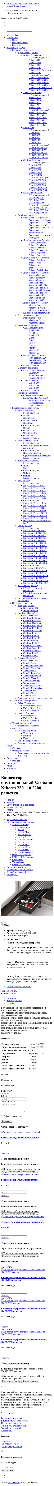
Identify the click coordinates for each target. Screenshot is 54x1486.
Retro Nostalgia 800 (37, 363)
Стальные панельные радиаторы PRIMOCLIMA (35, 396)
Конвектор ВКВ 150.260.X (35, 580)
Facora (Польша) (31, 365)
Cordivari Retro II (31, 635)
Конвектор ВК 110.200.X (35, 543)
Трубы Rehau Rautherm (28, 726)
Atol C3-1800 (35, 142)
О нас (15, 40)
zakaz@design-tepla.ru (17, 6)
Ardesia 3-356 (35, 167)
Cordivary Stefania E (32, 645)
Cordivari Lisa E (30, 653)
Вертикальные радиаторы (35, 217)
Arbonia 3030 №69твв (39, 80)
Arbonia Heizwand (37, 248)
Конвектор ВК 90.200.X (34, 530)
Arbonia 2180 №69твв (39, 85)
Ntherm (26, 415)
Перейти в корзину (30, 1172)
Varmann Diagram (37, 275)
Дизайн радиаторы (26, 215)
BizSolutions (14, 1482)
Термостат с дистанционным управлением (22, 1222)
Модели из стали (37, 308)
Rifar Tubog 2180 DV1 (39, 212)
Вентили (27, 736)
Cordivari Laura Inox (32, 630)
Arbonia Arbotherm (37, 243)
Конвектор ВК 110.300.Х (35, 548)
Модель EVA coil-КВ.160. (35, 518)
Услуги (10, 746)
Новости (11, 763)
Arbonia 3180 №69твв (39, 90)
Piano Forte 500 (36, 375)
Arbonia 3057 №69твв (39, 82)
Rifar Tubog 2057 (36, 197)
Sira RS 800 (34, 388)
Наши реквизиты (20, 42)
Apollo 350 (34, 330)
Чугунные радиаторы (28, 325)
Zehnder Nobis (29, 670)
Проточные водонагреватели (31, 743)
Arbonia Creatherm (37, 245)
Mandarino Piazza (37, 323)
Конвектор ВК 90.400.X (34, 540)
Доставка (16, 748)
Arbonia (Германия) (32, 55)
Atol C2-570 (34, 132)
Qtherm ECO (29, 430)
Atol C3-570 (34, 137)
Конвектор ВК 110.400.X (35, 553)
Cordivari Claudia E (32, 650)
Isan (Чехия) (28, 127)
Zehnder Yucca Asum (32, 685)
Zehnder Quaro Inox (32, 675)
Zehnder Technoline (37, 125)
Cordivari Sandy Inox (32, 625)
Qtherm (26, 428)
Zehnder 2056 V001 (38, 112)
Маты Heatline (30, 715)
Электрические (30, 610)
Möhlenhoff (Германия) (28, 460)
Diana (31, 338)
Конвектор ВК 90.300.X (34, 535)
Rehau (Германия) (26, 703)
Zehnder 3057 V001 (38, 117)
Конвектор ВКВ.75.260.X (35, 568)
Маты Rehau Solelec (32, 705)
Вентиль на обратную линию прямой (19, 1180)
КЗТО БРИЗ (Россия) (28, 585)
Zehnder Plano (35, 268)
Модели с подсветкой (39, 310)
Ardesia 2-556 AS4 (37, 180)
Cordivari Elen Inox (32, 620)
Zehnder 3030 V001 (38, 115)
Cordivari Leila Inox (32, 628)
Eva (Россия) (24, 480)
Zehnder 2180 (35, 105)
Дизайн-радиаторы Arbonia (36, 240)
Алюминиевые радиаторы (30, 315)
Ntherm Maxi (29, 418)
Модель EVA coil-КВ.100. (35, 513)
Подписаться (7, 1470)
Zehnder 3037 (35, 100)
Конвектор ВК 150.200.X (35, 555)
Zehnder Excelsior (37, 260)
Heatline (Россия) (26, 713)
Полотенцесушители (22, 603)
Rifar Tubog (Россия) (32, 192)
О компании (12, 37)
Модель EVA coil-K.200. (34, 498)
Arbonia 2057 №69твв (39, 77)
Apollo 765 (34, 333)
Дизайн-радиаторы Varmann (36, 273)
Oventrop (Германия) (27, 731)
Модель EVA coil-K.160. (34, 495)
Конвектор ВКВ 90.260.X (35, 570)
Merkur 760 (34, 353)
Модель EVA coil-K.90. (34, 488)
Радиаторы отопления (22, 50)
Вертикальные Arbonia (39, 220)
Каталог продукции (16, 47)
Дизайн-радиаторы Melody (35, 303)
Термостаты (28, 733)
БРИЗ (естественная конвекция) (32, 589)
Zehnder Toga (29, 693)
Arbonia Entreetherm (38, 250)
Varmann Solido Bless (38, 288)
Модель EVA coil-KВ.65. (34, 503)
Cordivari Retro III (31, 638)
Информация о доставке (19, 986)
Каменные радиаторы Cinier (36, 313)
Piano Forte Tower (37, 378)
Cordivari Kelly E (31, 643)
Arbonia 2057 (35, 65)
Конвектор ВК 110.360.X (35, 550)
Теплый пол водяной (22, 723)
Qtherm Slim (28, 435)
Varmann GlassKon (37, 295)
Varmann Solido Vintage (39, 290)
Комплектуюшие (31, 710)
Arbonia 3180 (35, 72)
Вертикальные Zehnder (39, 222)
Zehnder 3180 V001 (38, 122)
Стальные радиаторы (28, 393)
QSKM (26, 475)
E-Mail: (5, 1096)
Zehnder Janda (29, 695)
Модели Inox (35, 305)
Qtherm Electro (30, 433)
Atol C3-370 (34, 135)
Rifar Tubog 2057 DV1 (39, 207)
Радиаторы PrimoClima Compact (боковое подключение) (39, 403)
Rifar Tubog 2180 (36, 202)
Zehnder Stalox (30, 663)
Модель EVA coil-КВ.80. (34, 508)
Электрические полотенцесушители (35, 698)
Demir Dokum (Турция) (34, 355)
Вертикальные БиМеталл (41, 227)
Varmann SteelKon (37, 298)
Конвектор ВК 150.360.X (35, 563)
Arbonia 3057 (35, 62)
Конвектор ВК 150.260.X (35, 558)
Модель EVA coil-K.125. (34, 493)
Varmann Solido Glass (38, 285)
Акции (10, 766)
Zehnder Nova (35, 265)
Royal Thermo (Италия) (34, 370)
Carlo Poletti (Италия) (28, 741)
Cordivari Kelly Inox (32, 618)
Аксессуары (18, 728)
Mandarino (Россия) (32, 318)
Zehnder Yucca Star (31, 668)
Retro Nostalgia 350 (37, 358)
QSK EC (27, 473)
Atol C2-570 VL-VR (38, 147)
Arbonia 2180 (35, 67)
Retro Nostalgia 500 (37, 360)
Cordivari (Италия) (31, 160)
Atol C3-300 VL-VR (38, 150)
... (7, 771)
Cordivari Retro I (30, 633)
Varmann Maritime (37, 280)
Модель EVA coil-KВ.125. (35, 515)
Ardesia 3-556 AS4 (37, 185)
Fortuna (32, 345)
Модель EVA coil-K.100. (34, 490)
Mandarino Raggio (37, 320)
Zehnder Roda (29, 690)
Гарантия (16, 45)
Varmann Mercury (37, 278)
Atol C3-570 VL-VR (38, 152)
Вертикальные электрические (36, 231)
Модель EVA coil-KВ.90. (34, 510)
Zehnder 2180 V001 (38, 120)
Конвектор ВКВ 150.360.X (35, 583)
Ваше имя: (6, 1091)
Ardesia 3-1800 (35, 175)
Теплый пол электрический (25, 700)
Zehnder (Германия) (32, 92)
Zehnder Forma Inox (32, 673)
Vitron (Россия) (25, 525)
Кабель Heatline (30, 718)
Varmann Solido (36, 283)
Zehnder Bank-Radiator (39, 270)
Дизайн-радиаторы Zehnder (36, 258)
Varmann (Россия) (26, 410)
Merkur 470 (34, 350)
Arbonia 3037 (35, 60)
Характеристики (14, 1000)
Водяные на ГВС (31, 608)
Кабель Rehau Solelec (33, 708)
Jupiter (32, 348)
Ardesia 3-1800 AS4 (38, 190)
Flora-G (32, 343)
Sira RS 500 (34, 385)
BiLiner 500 (34, 373)
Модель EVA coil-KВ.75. (34, 505)
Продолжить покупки (11, 1172)
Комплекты (28, 738)
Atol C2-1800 (35, 140)
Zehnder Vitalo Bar (31, 678)
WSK (25, 465)
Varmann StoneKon (37, 300)
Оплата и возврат (20, 751)
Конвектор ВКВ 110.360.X (35, 578)
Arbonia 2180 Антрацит (40, 70)
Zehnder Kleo (35, 263)
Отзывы (16, 761)
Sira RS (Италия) (31, 380)
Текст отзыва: (8, 1101)
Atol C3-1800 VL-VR (38, 157)
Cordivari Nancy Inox (33, 623)
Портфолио (12, 758)
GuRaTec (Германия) (33, 328)
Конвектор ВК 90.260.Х (34, 533)
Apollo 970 (34, 335)
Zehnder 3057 (35, 102)
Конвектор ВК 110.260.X (35, 545)
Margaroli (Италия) (26, 605)
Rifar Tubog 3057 (36, 200)
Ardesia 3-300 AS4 (37, 182)
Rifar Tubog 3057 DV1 (39, 210)
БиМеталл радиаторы (28, 368)
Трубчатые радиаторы (28, 52)
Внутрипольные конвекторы (25, 408)
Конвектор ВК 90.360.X (34, 538)
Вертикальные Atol (38, 225)
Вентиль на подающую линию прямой (20, 1137)
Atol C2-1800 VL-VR (38, 155)
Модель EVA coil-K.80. (34, 485)
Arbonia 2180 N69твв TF (40, 87)
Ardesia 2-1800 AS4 (38, 187)
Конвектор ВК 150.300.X (35, 560)
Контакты (11, 768)
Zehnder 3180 (35, 107)
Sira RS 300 (34, 383)
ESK (25, 468)
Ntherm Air (28, 423)
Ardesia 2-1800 (35, 172)
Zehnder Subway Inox (33, 665)
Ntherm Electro (30, 420)
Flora (31, 340)
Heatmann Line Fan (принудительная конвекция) (37, 454)
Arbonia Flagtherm (37, 253)
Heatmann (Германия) (28, 440)
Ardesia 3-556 (35, 170)
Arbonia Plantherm (37, 255)
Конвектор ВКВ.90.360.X (35, 573)
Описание (11, 998)
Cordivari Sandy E (31, 648)
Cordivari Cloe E (30, 655)
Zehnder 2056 (35, 97)
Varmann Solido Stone (38, 293)
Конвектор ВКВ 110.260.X (35, 575)
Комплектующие (31, 390)
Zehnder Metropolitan (32, 688)
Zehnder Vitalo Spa (31, 680)
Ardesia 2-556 (35, 165)
